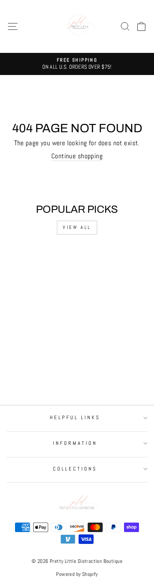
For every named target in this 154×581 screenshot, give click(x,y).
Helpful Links (75, 417)
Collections (75, 468)
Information (75, 443)
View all (77, 227)
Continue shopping (77, 156)
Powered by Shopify (77, 574)
